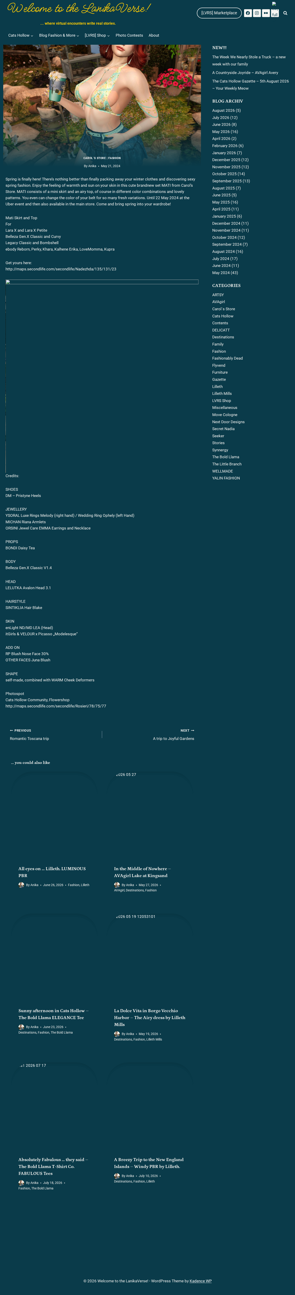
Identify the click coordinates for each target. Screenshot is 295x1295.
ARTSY (218, 295)
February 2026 (225, 145)
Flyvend (218, 365)
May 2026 (221, 131)
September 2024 (227, 244)
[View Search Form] (285, 13)
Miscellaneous (224, 407)
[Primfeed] (275, 13)
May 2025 (221, 202)
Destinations (135, 890)
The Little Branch (227, 464)
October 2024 (224, 237)
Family (218, 344)
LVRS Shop (221, 400)
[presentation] (54, 815)
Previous (11, 375)
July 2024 (220, 258)
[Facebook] (248, 13)
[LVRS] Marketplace (219, 12)
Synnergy (220, 450)
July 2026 (220, 117)
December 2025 (226, 159)
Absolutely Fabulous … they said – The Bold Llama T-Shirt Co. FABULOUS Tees (53, 1166)
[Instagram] (257, 13)
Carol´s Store (94, 158)
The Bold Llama (62, 1032)
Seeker (218, 436)
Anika (92, 166)
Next (192, 375)
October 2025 (224, 173)
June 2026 (221, 124)
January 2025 (224, 216)
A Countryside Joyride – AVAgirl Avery (245, 72)
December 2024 (226, 223)
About (154, 35)
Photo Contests (129, 35)
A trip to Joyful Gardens (173, 735)
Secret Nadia (223, 428)
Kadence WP (201, 1281)
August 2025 (223, 188)
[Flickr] (266, 13)
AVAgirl (119, 890)
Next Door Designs (228, 422)
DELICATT (221, 330)
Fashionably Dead (227, 358)
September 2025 (227, 181)
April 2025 (221, 209)
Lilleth (85, 885)
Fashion (114, 158)
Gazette (219, 379)
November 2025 (226, 167)
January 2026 (224, 153)
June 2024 (221, 265)
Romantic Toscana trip (29, 735)
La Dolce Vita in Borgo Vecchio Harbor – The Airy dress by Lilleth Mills (149, 1017)
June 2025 (221, 195)
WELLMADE (222, 471)
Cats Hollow (222, 316)
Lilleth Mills (154, 1039)
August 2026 (223, 110)
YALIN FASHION (226, 478)
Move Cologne (224, 414)
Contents (220, 323)
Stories (218, 443)
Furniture (220, 372)
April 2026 (221, 138)
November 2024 (226, 230)
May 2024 (221, 272)
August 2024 (223, 251)
